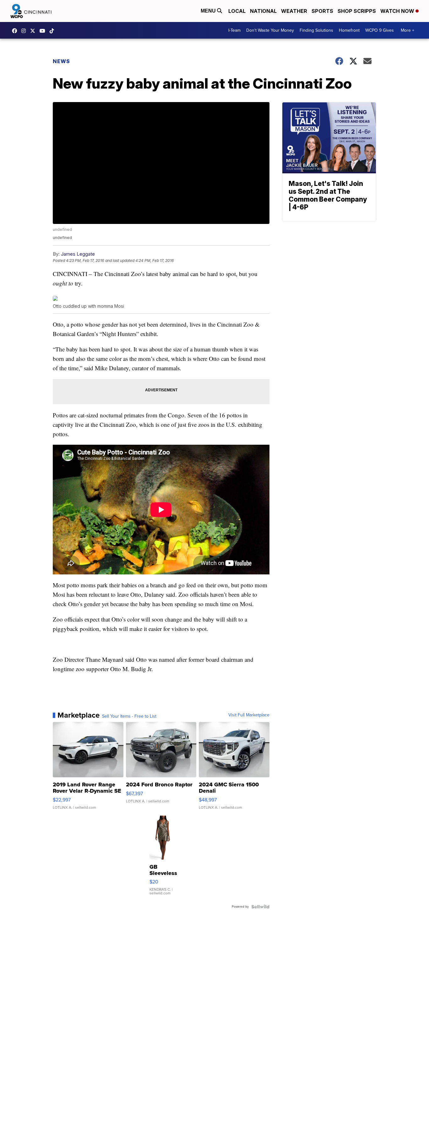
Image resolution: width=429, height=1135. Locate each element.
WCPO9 (16, 30)
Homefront (349, 30)
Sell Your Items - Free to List (129, 716)
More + (407, 30)
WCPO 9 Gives (379, 30)
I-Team (234, 30)
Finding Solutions (316, 30)
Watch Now (397, 11)
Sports (322, 11)
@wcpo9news (53, 30)
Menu (209, 11)
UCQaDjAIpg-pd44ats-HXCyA (44, 30)
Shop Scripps (357, 11)
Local (237, 11)
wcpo (34, 30)
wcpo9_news (25, 30)
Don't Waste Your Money (270, 30)
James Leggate (78, 254)
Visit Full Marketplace (248, 715)
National (263, 11)
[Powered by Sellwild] (260, 906)
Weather (294, 11)
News (61, 61)
